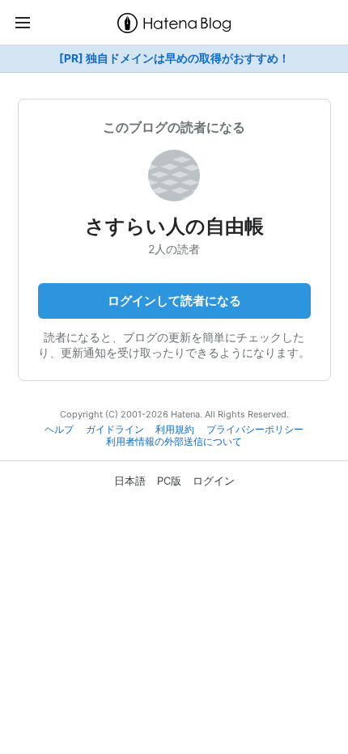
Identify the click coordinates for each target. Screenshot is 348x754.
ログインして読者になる (174, 300)
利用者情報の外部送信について (174, 441)
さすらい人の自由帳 (174, 226)
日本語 (130, 480)
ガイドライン (115, 429)
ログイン (214, 480)
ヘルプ (59, 429)
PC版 (169, 480)
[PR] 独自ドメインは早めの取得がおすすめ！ (174, 58)
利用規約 (174, 429)
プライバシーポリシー (254, 429)
